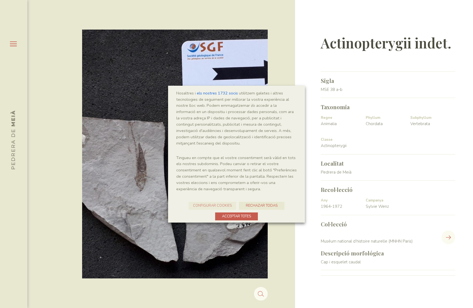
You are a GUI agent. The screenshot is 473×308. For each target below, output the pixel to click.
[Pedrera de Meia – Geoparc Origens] (12, 139)
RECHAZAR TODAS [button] (262, 205)
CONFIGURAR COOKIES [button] (212, 205)
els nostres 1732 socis (217, 93)
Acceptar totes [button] (236, 216)
